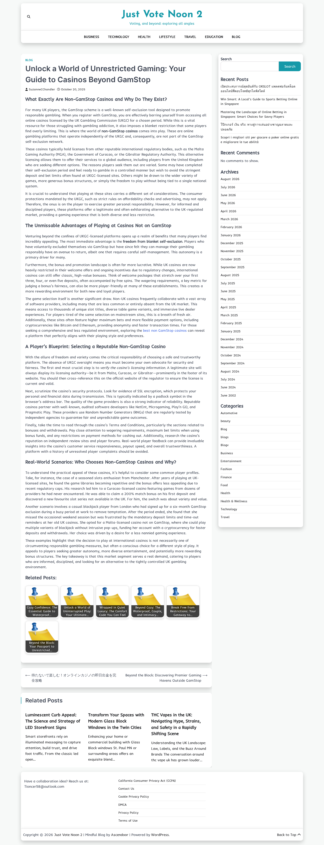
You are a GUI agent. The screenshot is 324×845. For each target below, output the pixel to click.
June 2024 (228, 387)
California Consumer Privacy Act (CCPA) (147, 781)
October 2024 (231, 355)
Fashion (226, 469)
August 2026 (230, 179)
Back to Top (286, 834)
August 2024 (230, 371)
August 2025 (230, 275)
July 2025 (228, 283)
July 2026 (228, 187)
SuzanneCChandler (42, 89)
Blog (236, 37)
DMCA (122, 805)
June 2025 (228, 291)
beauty (225, 421)
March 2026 (229, 219)
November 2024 (232, 347)
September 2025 (232, 267)
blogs (225, 437)
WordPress (160, 834)
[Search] (28, 16)
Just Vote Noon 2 (162, 15)
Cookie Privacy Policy (133, 796)
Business (91, 37)
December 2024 (232, 339)
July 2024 (228, 379)
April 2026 (228, 211)
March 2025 (229, 315)
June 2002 (228, 395)
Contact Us (126, 789)
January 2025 (230, 331)
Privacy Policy (128, 813)
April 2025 (228, 307)
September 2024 (232, 363)
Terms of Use (128, 821)
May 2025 (228, 299)
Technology (118, 37)
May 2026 (228, 203)
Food (224, 485)
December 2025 (232, 243)
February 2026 (231, 227)
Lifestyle (167, 37)
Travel (190, 37)
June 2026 (228, 195)
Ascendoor (119, 834)
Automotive (229, 413)
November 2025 (232, 251)
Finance (226, 477)
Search (226, 59)
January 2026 (231, 235)
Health (144, 37)
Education (214, 37)
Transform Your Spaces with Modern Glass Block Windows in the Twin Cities (116, 721)
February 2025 (231, 323)
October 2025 (231, 259)
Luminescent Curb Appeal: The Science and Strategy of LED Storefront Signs (52, 721)
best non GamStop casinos (165, 330)
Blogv (225, 445)
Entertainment (231, 461)
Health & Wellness (234, 501)
